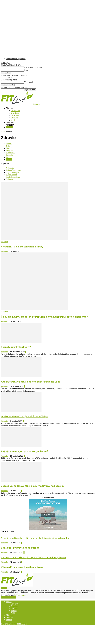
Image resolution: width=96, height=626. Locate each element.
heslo (26, 70)
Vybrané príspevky (13, 170)
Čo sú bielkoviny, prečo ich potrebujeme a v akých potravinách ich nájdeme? (44, 316)
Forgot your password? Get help (13, 75)
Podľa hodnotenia (13, 177)
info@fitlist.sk (20, 595)
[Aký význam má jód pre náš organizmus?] (21, 446)
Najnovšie (10, 168)
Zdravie (9, 127)
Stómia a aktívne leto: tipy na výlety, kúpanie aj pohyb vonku (35, 538)
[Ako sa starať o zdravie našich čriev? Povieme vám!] (21, 377)
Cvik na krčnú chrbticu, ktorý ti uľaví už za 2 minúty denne (33, 557)
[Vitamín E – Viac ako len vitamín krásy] (34, 239)
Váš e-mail (28, 82)
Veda (8, 157)
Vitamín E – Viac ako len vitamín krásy (22, 246)
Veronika (4, 251)
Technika (9, 155)
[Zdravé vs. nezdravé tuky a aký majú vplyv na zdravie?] (21, 481)
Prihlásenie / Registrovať (16, 59)
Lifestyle (10, 122)
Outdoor (15, 113)
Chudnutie (15, 110)
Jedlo (13, 120)
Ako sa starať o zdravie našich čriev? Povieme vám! (30, 381)
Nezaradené (10, 153)
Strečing (15, 115)
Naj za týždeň (11, 175)
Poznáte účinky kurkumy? (16, 347)
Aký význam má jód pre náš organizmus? (24, 451)
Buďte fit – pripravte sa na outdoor (20, 547)
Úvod (3, 131)
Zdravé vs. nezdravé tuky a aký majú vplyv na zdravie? (32, 485)
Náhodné (9, 179)
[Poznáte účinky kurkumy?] (21, 342)
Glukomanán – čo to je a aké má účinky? (24, 416)
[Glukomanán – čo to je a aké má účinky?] (21, 411)
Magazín (10, 125)
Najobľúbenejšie (12, 172)
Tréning (14, 118)
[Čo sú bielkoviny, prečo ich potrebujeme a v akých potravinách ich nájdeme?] (34, 309)
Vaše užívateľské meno (33, 67)
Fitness (9, 108)
